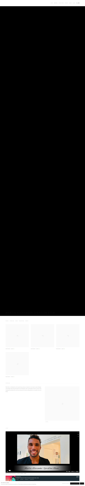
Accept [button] (82, 483)
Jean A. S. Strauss (20, 473)
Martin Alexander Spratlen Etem (11, 473)
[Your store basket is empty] (78, 3)
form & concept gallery (15, 3)
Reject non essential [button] (75, 483)
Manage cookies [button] (66, 483)
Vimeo (25, 473)
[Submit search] (77, 3)
